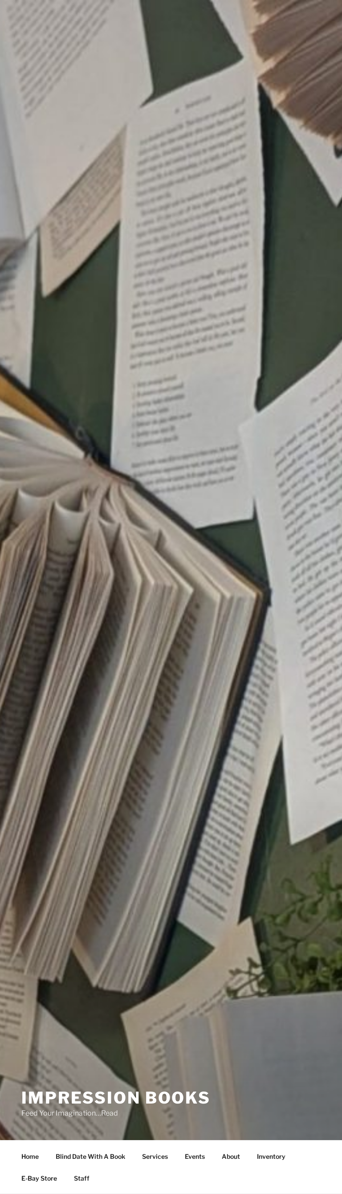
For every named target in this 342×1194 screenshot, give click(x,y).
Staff (82, 1178)
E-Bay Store (39, 1178)
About (231, 1156)
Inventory (271, 1156)
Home (30, 1156)
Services (155, 1156)
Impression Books (116, 1098)
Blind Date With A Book (90, 1156)
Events (195, 1156)
